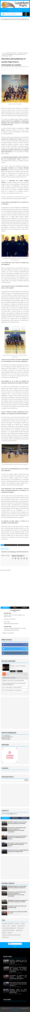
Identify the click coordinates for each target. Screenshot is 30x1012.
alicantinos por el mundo (11, 52)
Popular (15, 818)
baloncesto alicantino (23, 52)
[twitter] (16, 946)
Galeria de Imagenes (8, 930)
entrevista (19, 930)
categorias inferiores (9, 928)
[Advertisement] (15, 37)
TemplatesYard (16, 1008)
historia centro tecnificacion (11, 935)
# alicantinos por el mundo (11, 545)
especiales (5, 937)
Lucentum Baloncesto (7, 737)
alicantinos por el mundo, (20, 68)
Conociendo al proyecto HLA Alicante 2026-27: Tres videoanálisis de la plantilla (17, 837)
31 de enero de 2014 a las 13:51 (11, 623)
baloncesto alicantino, (6, 70)
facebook (24, 607)
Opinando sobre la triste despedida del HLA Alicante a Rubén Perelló (18, 991)
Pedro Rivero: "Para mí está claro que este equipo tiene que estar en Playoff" (17, 844)
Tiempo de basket (6, 739)
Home (2, 52)
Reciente (5, 818)
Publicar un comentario (8, 633)
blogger (5, 607)
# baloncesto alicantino (23, 545)
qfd (8, 925)
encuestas (20, 928)
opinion (13, 925)
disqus (15, 607)
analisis (17, 923)
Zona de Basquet (6, 735)
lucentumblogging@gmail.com (9, 813)
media (23, 923)
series (4, 932)
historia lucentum (7, 923)
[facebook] (13, 946)
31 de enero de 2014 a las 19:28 (11, 630)
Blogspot (15, 1010)
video (4, 925)
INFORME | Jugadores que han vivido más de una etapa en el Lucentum (18, 961)
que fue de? (21, 925)
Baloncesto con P (6, 738)
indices (10, 932)
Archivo (24, 818)
